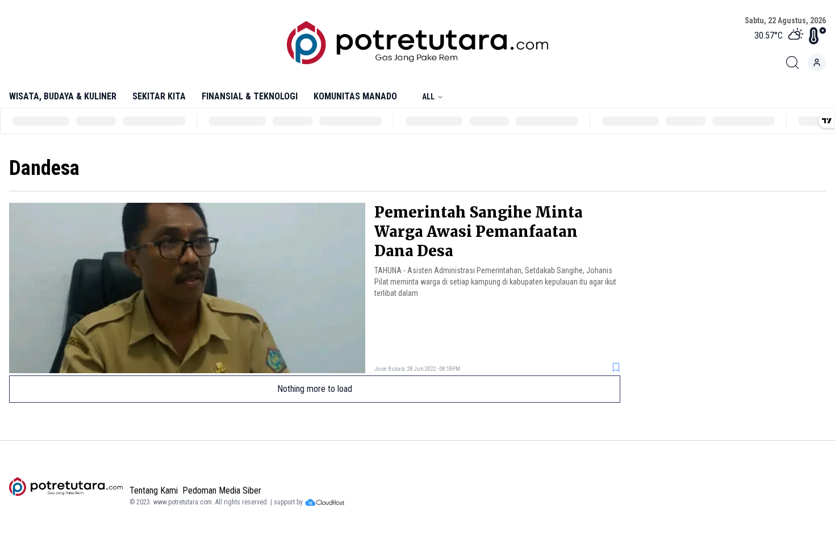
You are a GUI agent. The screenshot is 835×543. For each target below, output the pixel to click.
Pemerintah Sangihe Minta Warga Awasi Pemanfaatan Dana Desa (478, 231)
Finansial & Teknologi (250, 96)
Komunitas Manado (355, 96)
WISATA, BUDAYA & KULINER (62, 96)
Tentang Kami (154, 490)
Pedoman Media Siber (221, 490)
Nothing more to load (314, 388)
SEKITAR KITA (159, 96)
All (428, 96)
